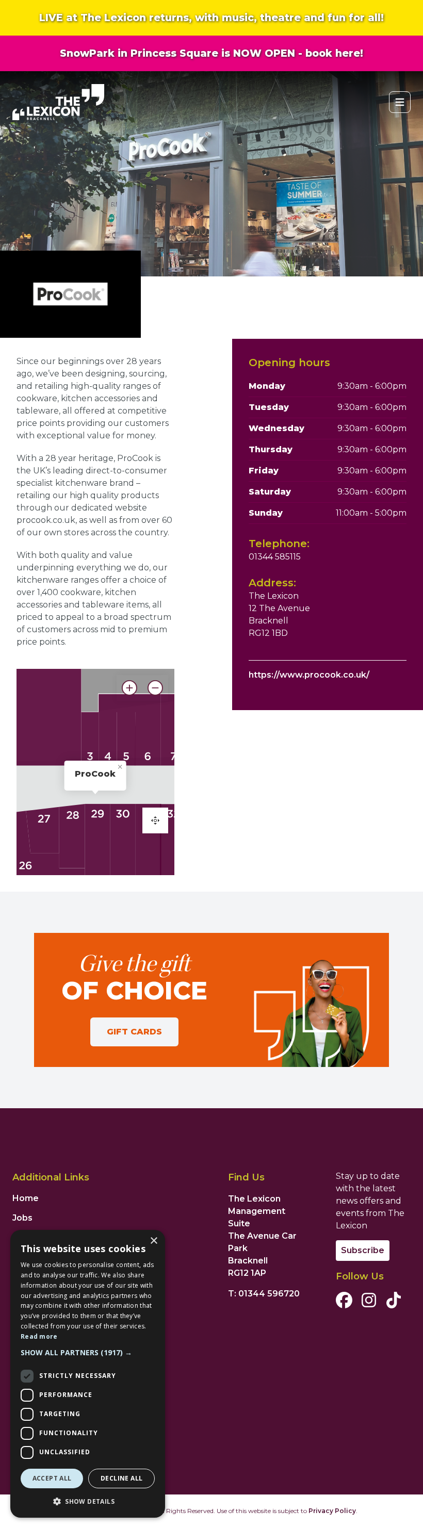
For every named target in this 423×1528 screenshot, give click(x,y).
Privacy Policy (332, 1511)
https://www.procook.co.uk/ (309, 675)
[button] (88, 1352)
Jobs (22, 1218)
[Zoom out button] (155, 688)
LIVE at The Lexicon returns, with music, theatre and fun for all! (211, 17)
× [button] (153, 1241)
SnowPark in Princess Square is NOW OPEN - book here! (211, 53)
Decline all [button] (121, 1478)
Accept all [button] (52, 1478)
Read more (39, 1336)
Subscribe (362, 1250)
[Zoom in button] (129, 688)
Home (25, 1198)
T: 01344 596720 (264, 1294)
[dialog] (87, 1374)
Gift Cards (134, 1032)
